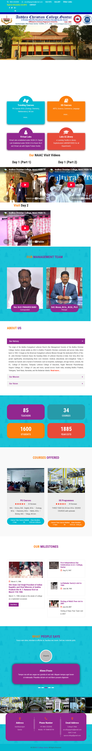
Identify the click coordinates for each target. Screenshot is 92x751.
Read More (14, 604)
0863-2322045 (14, 2)
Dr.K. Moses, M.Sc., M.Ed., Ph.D (64, 283)
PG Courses (25, 500)
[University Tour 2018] (26, 480)
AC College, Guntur (42, 748)
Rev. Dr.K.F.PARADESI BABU (25, 280)
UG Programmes (66, 500)
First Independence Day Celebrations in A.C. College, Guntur (71, 565)
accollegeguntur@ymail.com (33, 2)
